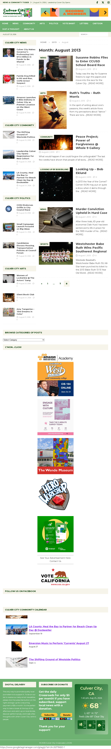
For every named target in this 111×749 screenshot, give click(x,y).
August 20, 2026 (25, 256)
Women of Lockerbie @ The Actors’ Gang (25, 277)
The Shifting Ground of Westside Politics (26, 134)
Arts (42, 23)
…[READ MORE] (95, 83)
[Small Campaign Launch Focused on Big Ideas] (8, 227)
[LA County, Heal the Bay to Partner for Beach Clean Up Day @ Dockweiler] (8, 176)
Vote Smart (69, 23)
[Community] (56, 142)
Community (29, 23)
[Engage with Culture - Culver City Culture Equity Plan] (55, 433)
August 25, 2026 (25, 140)
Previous (44, 13)
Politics (53, 23)
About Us (29, 29)
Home (5, 23)
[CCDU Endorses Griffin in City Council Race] (8, 208)
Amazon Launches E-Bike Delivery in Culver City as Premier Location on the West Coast (26, 103)
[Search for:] (93, 34)
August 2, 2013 (84, 69)
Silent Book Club (25, 294)
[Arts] (53, 110)
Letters (84, 23)
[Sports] (56, 253)
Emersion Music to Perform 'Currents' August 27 (59, 652)
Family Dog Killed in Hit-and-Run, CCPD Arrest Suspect (26, 79)
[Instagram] (108, 2)
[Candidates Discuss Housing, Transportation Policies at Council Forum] (8, 246)
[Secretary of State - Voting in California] (55, 584)
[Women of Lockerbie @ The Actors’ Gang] (8, 278)
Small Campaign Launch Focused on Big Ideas (25, 226)
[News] (56, 68)
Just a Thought (10, 29)
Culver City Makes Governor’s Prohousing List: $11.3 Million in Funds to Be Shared (26, 55)
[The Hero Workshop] (55, 511)
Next (104, 13)
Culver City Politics (17, 198)
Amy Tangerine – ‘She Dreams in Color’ (25, 311)
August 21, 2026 (24, 65)
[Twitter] (102, 2)
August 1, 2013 (84, 217)
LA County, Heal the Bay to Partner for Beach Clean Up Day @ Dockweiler (26, 178)
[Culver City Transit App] (55, 550)
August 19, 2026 (24, 113)
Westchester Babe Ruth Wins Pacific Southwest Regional (91, 247)
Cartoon (97, 23)
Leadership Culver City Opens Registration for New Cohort (26, 155)
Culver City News (16, 42)
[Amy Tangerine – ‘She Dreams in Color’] (8, 312)
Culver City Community (19, 125)
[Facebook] (97, 2)
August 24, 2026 (25, 162)
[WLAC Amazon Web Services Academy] (55, 394)
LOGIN (69, 743)
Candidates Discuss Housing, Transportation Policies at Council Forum (26, 248)
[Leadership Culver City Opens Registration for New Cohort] (8, 154)
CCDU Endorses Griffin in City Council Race (25, 207)
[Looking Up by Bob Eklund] (56, 184)
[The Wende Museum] (55, 472)
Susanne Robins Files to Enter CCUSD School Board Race (92, 61)
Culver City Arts (15, 268)
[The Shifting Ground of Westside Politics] (8, 135)
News (15, 23)
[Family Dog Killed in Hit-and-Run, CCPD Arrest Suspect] (8, 79)
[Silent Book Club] (8, 297)
